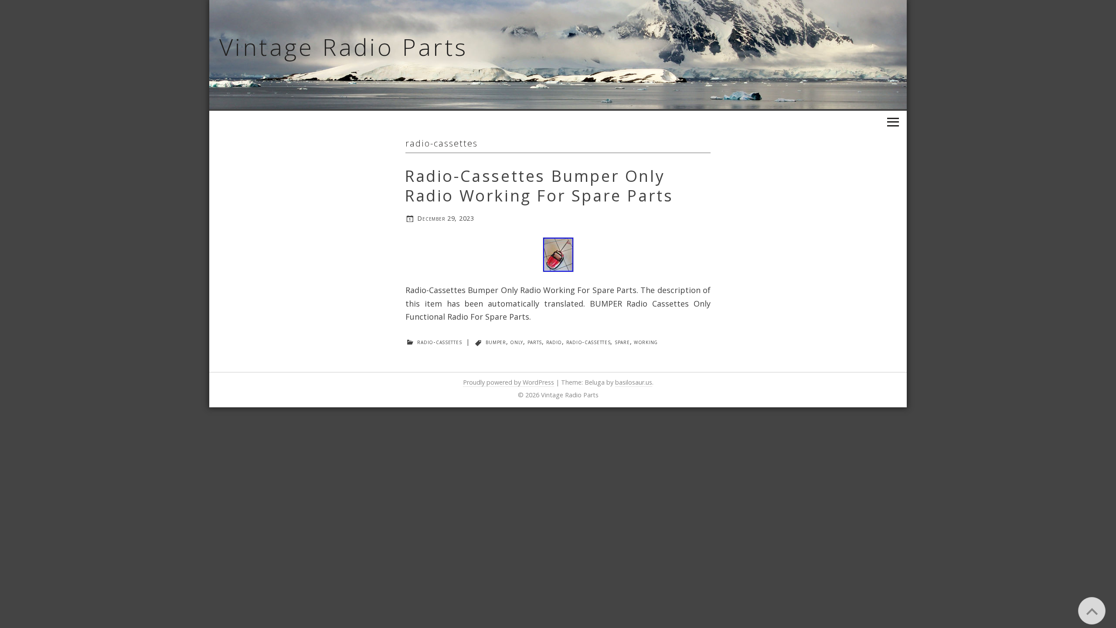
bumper (496, 342)
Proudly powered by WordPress (508, 382)
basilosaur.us (633, 382)
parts (534, 342)
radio (554, 342)
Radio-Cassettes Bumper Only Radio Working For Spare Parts (539, 185)
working (646, 342)
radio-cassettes (439, 342)
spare (622, 342)
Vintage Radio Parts (343, 47)
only (516, 342)
